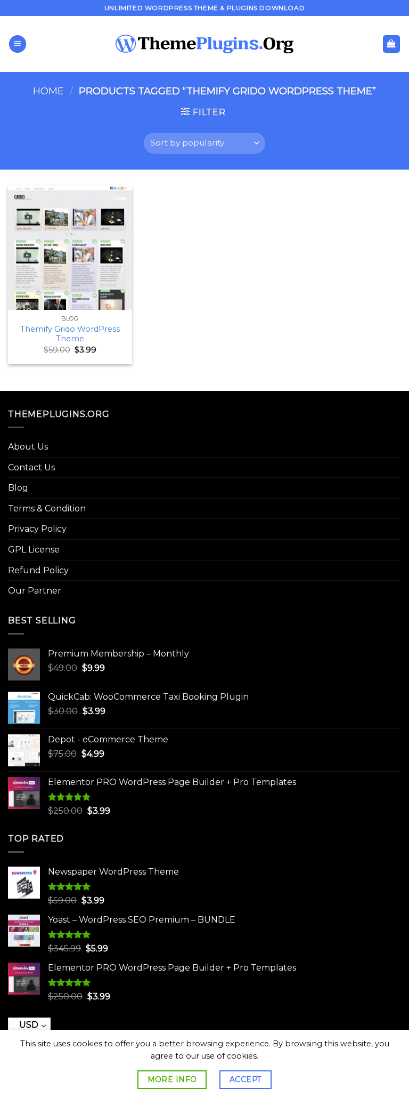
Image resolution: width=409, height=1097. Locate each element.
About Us (28, 447)
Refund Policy (38, 570)
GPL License (34, 550)
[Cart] (391, 44)
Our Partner (34, 591)
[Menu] (17, 44)
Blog (18, 488)
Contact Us (31, 467)
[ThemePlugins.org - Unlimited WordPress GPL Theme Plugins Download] (205, 44)
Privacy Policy (37, 529)
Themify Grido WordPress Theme (70, 334)
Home (48, 91)
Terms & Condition (47, 508)
